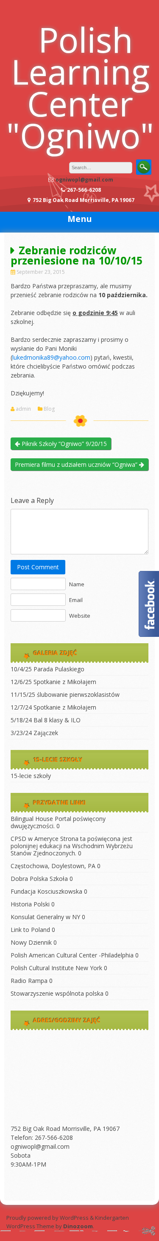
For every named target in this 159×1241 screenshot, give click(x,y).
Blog (49, 409)
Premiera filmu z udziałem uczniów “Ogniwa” (77, 464)
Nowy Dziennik (31, 942)
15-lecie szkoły (31, 776)
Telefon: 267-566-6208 (42, 1137)
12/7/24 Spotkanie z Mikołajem (53, 707)
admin (23, 409)
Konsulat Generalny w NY (45, 917)
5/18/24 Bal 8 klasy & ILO (46, 720)
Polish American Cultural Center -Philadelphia (72, 955)
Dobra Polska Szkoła (39, 879)
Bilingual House (32, 819)
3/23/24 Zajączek (34, 733)
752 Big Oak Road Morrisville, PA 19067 (65, 1129)
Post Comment (38, 567)
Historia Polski (30, 904)
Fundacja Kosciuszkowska (46, 891)
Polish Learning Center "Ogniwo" (80, 87)
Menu (79, 218)
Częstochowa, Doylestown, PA (53, 866)
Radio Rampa (29, 981)
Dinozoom (78, 1226)
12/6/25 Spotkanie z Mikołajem (53, 682)
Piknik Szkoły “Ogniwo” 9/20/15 (63, 444)
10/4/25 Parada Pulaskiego (47, 669)
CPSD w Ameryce (35, 839)
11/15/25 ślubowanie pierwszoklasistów (65, 694)
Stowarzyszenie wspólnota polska (57, 993)
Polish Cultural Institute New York (56, 968)
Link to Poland (30, 930)
